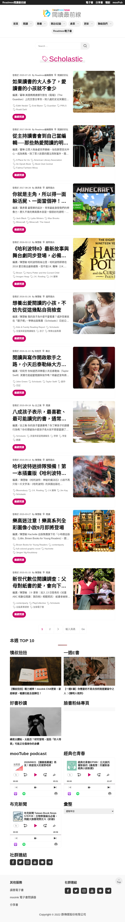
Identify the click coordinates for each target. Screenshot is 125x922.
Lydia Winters (37, 218)
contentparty (58, 544)
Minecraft (20, 222)
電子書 (89, 2)
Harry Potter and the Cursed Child (43, 273)
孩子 (42, 331)
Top (119, 882)
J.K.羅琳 (54, 276)
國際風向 (50, 188)
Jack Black (21, 218)
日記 (18, 385)
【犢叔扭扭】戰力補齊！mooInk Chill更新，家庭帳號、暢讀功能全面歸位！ (35, 691)
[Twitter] (20, 862)
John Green (22, 381)
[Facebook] (13, 862)
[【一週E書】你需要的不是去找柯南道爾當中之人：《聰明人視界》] (89, 671)
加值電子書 (38, 607)
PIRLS (63, 105)
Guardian (51, 105)
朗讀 (18, 440)
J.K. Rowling (39, 276)
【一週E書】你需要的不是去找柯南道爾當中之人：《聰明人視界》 (89, 691)
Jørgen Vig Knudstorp (26, 552)
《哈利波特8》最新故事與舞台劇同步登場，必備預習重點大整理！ (40, 252)
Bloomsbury (22, 490)
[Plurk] (42, 862)
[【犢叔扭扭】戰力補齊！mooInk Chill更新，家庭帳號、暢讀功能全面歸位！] (35, 671)
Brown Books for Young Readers (32, 544)
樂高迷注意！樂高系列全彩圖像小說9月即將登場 (39, 524)
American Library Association (48, 160)
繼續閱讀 (19, 116)
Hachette (49, 548)
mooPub (118, 2)
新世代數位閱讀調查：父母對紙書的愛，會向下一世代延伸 (39, 582)
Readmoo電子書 (62, 31)
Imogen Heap (22, 276)
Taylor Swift (51, 381)
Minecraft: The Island (39, 222)
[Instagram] (28, 862)
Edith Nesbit (22, 105)
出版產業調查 (22, 607)
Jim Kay (64, 490)
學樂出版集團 (54, 331)
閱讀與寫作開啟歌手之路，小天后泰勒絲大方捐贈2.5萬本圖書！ (39, 361)
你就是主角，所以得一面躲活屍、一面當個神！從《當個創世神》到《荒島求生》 (39, 198)
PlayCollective (39, 603)
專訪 (48, 351)
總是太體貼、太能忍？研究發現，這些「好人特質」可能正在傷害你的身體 (35, 741)
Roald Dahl (21, 109)
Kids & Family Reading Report (30, 327)
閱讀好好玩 (62, 75)
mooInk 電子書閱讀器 (23, 897)
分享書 (99, 2)
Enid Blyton (37, 105)
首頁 (15, 23)
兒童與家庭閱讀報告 (25, 331)
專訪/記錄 (56, 23)
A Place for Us (23, 160)
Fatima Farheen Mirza (27, 167)
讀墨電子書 (17, 890)
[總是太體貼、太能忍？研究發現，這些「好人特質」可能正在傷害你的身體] (35, 721)
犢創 (107, 2)
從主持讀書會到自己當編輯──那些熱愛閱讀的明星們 (40, 139)
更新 (86, 23)
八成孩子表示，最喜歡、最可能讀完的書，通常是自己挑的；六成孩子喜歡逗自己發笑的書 (39, 415)
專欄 (39, 23)
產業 (72, 23)
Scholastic (54, 327)
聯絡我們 (103, 23)
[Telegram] (49, 862)
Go (83, 629)
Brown (19, 273)
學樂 (56, 436)
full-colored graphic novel (28, 548)
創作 (63, 381)
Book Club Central (44, 164)
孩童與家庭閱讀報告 (39, 436)
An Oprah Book (23, 164)
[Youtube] (35, 862)
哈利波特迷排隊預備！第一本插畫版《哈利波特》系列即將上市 (39, 470)
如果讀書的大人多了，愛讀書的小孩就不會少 (39, 85)
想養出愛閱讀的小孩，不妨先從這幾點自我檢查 (39, 306)
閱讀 (25, 23)
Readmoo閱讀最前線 (14, 2)
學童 (64, 436)
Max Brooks (53, 218)
